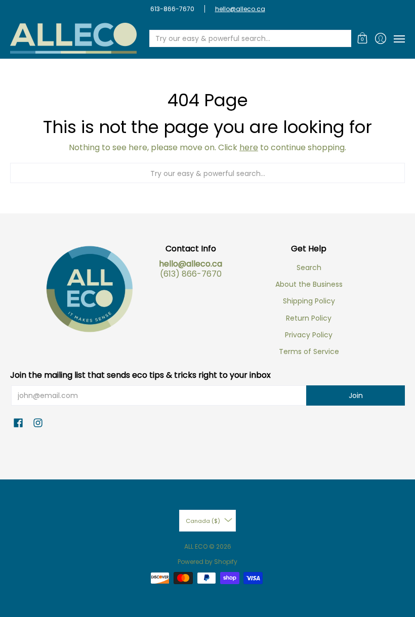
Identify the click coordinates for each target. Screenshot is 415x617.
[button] (362, 38)
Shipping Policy (309, 301)
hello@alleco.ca (240, 9)
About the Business (309, 284)
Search (309, 267)
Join (356, 395)
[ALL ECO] (73, 38)
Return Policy (308, 318)
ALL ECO (196, 546)
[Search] (343, 38)
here (248, 147)
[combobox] (242, 38)
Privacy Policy (309, 335)
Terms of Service (309, 351)
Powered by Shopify (207, 561)
